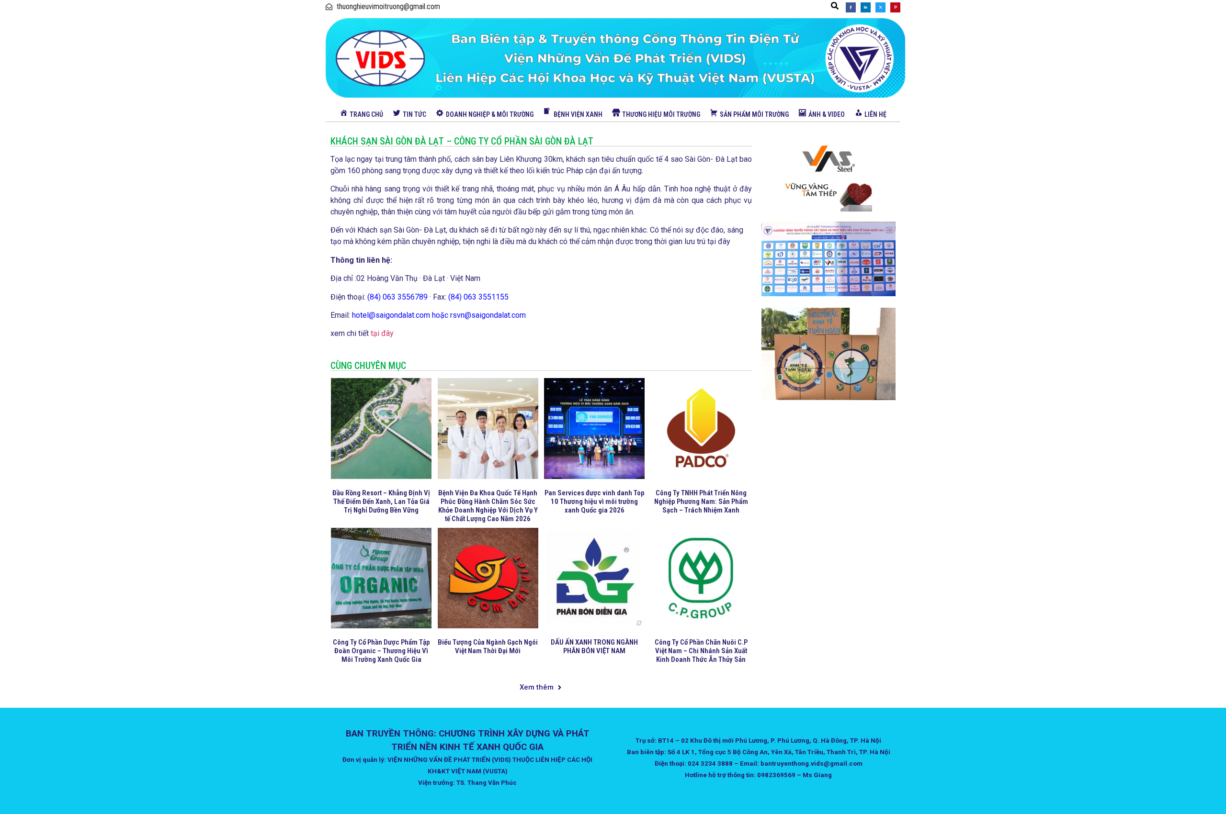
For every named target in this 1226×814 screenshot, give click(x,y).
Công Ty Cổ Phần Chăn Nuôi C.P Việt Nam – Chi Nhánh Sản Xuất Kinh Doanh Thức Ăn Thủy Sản (701, 651)
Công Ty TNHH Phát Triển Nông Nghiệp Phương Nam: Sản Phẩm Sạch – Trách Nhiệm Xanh (701, 501)
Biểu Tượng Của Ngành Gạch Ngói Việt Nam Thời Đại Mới (488, 646)
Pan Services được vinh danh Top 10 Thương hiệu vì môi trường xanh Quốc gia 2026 (595, 501)
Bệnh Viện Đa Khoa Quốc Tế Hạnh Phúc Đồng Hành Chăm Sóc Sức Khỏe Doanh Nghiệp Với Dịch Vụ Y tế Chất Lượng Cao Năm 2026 (488, 506)
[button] (835, 6)
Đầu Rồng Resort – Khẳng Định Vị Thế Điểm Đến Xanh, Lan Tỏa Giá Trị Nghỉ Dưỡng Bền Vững (381, 501)
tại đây (382, 333)
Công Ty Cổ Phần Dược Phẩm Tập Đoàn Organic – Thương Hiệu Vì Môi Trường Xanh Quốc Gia (381, 651)
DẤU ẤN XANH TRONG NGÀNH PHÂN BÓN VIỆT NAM (594, 646)
